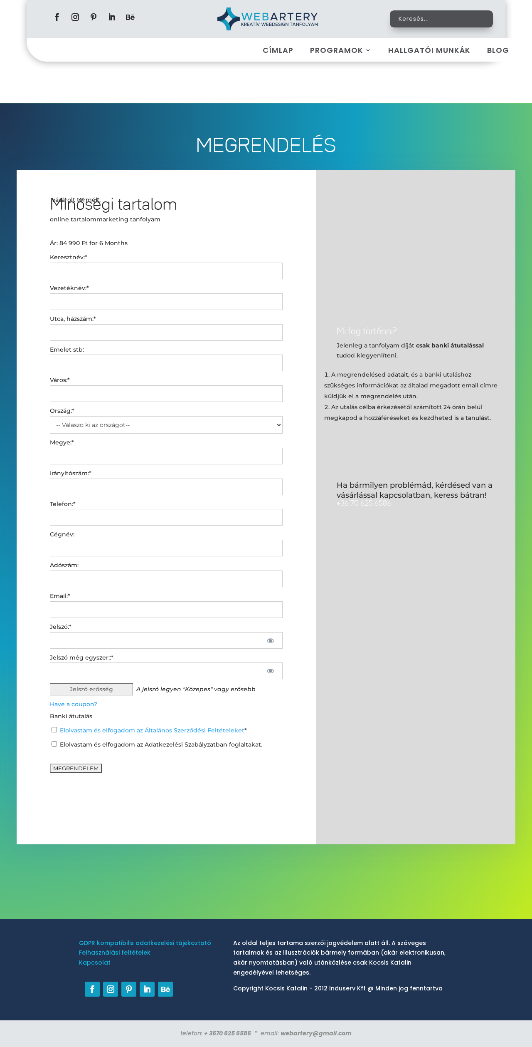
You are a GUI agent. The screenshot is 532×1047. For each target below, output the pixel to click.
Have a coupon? (73, 704)
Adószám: (64, 565)
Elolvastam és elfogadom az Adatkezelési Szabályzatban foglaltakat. (160, 744)
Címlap (278, 50)
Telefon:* (63, 504)
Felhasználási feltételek (114, 952)
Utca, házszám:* (73, 319)
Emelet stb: (67, 349)
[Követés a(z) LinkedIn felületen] (111, 17)
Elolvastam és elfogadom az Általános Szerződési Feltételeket (152, 730)
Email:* (60, 596)
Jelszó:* (60, 626)
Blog (498, 50)
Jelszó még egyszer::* (81, 657)
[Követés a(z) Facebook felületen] (56, 17)
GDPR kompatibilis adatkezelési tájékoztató (145, 943)
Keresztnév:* (68, 257)
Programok (336, 50)
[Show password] (271, 640)
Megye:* (62, 442)
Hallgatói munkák (429, 50)
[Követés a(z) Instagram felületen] (75, 17)
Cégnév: (62, 534)
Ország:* (62, 410)
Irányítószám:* (70, 473)
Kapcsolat (95, 962)
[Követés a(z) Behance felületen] (130, 17)
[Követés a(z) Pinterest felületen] (93, 17)
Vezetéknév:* (69, 288)
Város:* (60, 380)
